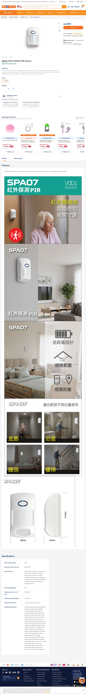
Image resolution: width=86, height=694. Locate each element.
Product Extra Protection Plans (59, 678)
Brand (20, 12)
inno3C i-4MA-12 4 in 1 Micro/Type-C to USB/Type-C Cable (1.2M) (28, 142)
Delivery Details (79, 40)
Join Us (25, 674)
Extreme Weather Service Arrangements (61, 685)
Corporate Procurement (29, 681)
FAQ (38, 683)
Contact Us (39, 685)
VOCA (5, 61)
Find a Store (6, 677)
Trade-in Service (56, 683)
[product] (10, 128)
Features (4, 158)
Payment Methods (41, 674)
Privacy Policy (46, 692)
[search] (64, 6)
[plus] (13, 88)
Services (50, 12)
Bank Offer (40, 12)
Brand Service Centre (42, 681)
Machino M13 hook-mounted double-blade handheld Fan (64, 142)
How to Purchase (41, 672)
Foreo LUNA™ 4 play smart (10, 140)
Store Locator (52, 1)
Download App (44, 1)
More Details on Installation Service (10, 99)
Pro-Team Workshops (57, 681)
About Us (26, 672)
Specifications (18, 158)
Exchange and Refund (57, 676)
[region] (43, 690)
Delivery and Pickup (56, 672)
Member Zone (74, 12)
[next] (82, 12)
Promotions (29, 12)
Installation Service (56, 674)
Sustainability (27, 676)
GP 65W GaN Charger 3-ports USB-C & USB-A (46, 141)
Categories (10, 12)
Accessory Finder (41, 676)
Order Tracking (62, 1)
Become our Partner (28, 678)
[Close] (83, 690)
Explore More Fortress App (77, 678)
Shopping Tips (61, 12)
